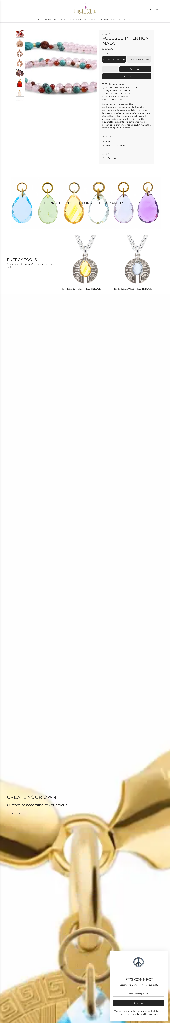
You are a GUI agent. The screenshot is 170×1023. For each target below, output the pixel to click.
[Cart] (161, 8)
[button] (31, 65)
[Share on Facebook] (103, 159)
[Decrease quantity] (104, 69)
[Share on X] (109, 159)
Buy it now (127, 76)
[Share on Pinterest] (114, 159)
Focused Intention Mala (139, 59)
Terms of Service (144, 1014)
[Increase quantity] (115, 69)
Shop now (16, 813)
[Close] (163, 955)
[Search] (156, 8)
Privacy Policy (126, 1014)
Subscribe (138, 1003)
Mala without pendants (114, 59)
